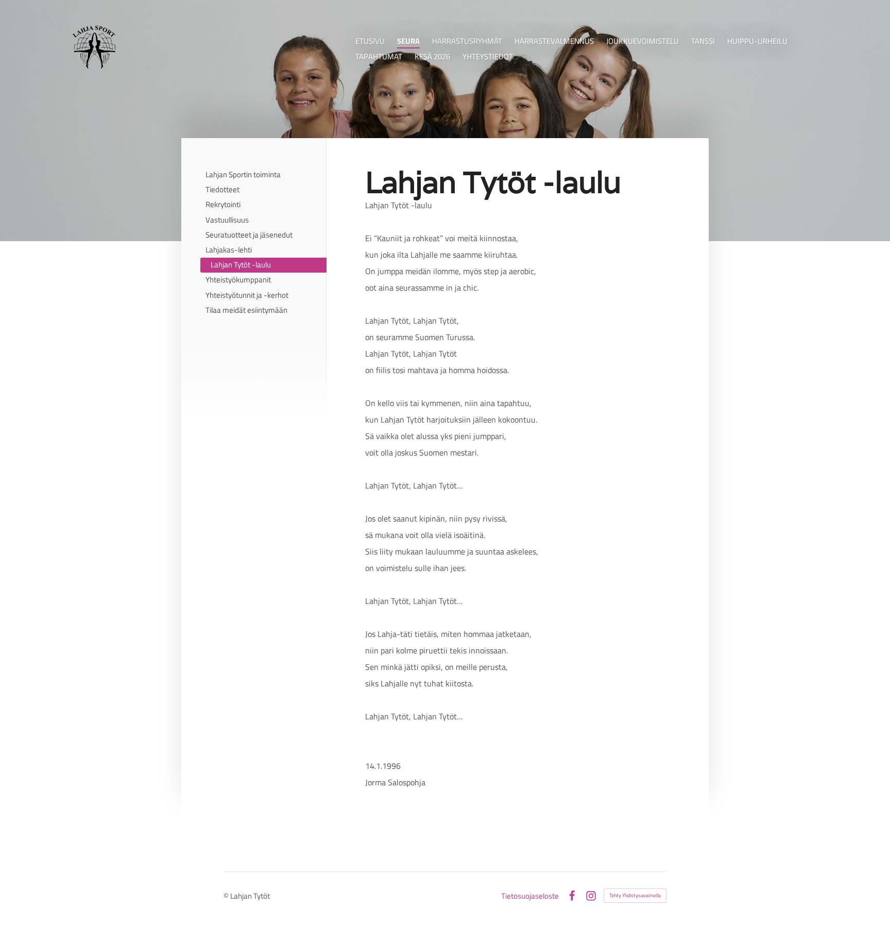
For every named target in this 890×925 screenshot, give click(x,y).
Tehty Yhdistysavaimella (635, 895)
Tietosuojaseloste (530, 896)
